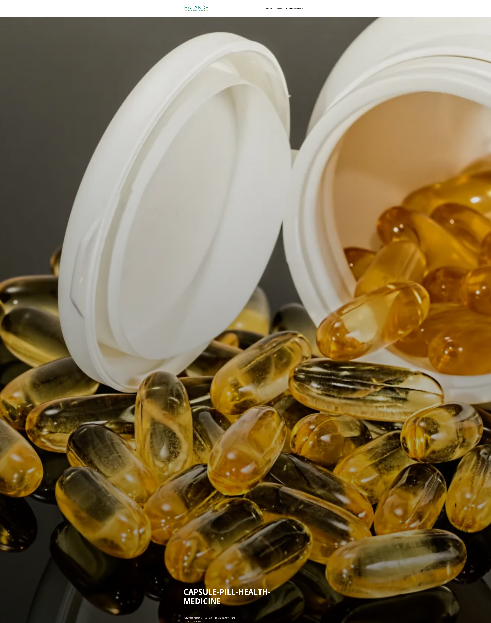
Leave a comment (192, 621)
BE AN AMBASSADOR (296, 8)
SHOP (279, 8)
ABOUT (268, 8)
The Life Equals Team (224, 617)
